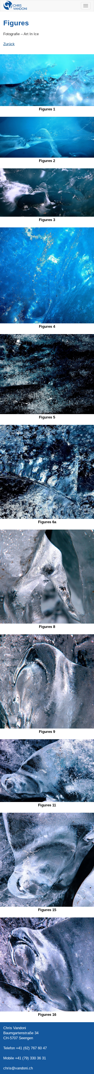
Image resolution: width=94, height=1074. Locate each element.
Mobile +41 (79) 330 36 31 (24, 1058)
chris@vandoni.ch (18, 1068)
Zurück (9, 44)
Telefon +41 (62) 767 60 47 (25, 1048)
